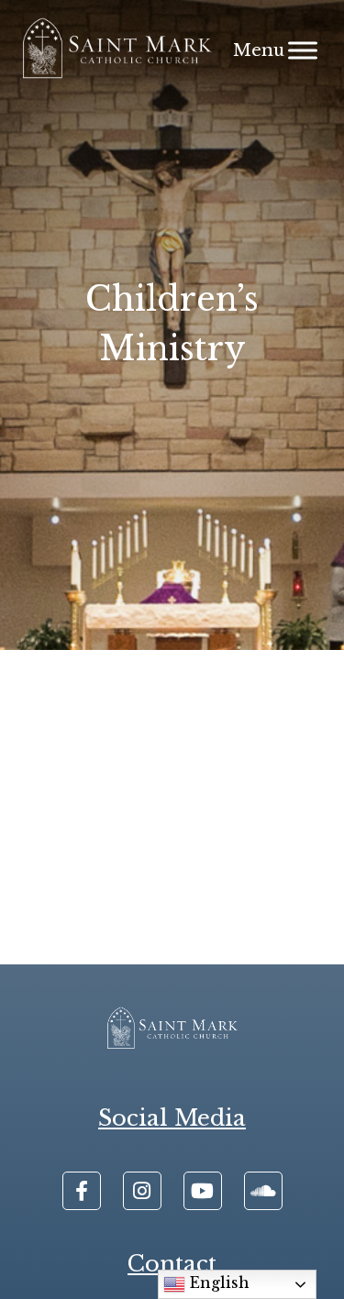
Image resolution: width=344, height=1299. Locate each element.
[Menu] (302, 50)
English (217, 1282)
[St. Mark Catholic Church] (116, 50)
